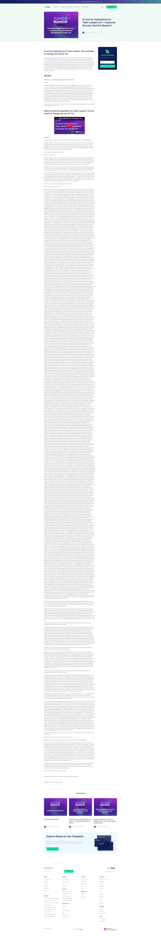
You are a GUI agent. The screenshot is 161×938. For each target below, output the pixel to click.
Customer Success (48, 879)
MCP (82, 898)
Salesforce (83, 896)
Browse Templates (53, 848)
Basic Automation (66, 891)
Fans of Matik (85, 6)
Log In (102, 6)
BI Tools (64, 906)
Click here (46, 776)
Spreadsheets (65, 915)
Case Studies (102, 903)
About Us (101, 909)
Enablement (46, 888)
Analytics (46, 886)
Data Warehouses (66, 910)
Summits (101, 901)
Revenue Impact (66, 881)
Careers (101, 911)
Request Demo (111, 6)
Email (82, 888)
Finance (45, 890)
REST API (65, 917)
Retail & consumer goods (49, 907)
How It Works (65, 879)
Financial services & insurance (50, 909)
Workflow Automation (67, 898)
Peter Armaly (47, 85)
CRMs (64, 908)
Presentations (84, 879)
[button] (56, 7)
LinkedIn (46, 82)
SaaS (45, 892)
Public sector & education (49, 914)
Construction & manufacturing (50, 902)
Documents (83, 881)
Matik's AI (65, 883)
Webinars (101, 896)
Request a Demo (59, 782)
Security (64, 886)
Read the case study (97, 1)
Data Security (102, 921)
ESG (74, 85)
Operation (46, 883)
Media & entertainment (49, 916)
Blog (100, 892)
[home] (47, 7)
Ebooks (101, 899)
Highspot (83, 893)
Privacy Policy (102, 918)
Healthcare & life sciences (49, 900)
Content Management (67, 900)
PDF (82, 886)
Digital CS (46, 881)
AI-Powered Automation (68, 893)
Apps (64, 912)
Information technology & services (51, 898)
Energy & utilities (48, 905)
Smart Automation (67, 896)
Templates (101, 894)
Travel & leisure (47, 911)
